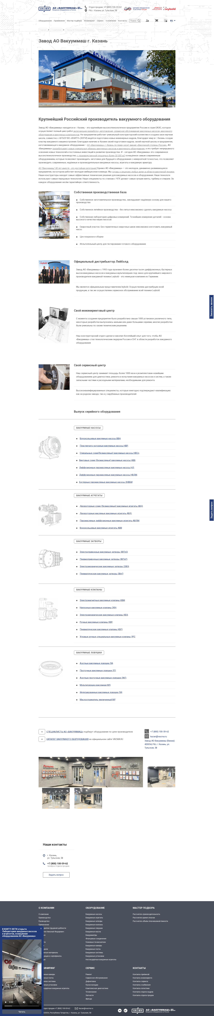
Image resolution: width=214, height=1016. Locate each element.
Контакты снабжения (142, 985)
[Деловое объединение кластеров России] (137, 8)
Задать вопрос (211, 510)
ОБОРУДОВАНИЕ (95, 908)
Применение (44, 925)
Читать (21, 1011)
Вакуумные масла (93, 932)
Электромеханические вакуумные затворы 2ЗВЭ (104, 566)
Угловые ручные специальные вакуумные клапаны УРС (107, 636)
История (42, 935)
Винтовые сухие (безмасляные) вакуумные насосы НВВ (107, 460)
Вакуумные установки (95, 956)
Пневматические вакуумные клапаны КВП (101, 629)
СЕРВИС (90, 968)
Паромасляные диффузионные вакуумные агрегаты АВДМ (109, 520)
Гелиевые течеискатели (96, 942)
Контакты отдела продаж (143, 995)
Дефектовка (91, 981)
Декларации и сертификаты (50, 956)
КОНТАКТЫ (139, 968)
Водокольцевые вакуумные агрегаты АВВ (101, 528)
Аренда (89, 999)
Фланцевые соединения (96, 939)
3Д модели (43, 949)
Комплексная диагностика (97, 988)
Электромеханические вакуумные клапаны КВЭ (104, 615)
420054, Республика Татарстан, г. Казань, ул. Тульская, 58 (67, 1013)
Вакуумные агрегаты (94, 918)
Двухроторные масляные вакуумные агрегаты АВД (105, 513)
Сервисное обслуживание (97, 978)
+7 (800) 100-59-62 (113, 7)
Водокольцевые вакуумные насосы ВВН (100, 438)
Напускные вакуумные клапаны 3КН (98, 607)
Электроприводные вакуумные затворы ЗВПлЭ (104, 552)
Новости (42, 942)
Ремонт (89, 974)
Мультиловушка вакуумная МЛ (95, 685)
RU (171, 21)
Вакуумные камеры (94, 946)
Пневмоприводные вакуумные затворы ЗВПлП (103, 559)
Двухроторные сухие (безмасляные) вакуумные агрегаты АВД (111, 506)
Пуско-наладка (92, 985)
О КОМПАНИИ (46, 908)
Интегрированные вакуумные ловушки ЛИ (101, 692)
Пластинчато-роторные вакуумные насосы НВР (104, 445)
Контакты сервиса (140, 981)
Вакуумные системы (94, 953)
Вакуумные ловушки (94, 928)
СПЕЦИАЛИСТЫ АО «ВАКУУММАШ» (64, 731)
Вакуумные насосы (94, 914)
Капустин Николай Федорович (51, 932)
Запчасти (90, 995)
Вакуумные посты (93, 949)
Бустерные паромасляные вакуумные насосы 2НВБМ (105, 482)
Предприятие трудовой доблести (52, 928)
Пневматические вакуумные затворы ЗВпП (101, 573)
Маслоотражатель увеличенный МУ (97, 699)
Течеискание (91, 992)
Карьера (42, 960)
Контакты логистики (141, 988)
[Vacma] (60, 9)
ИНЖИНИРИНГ (47, 968)
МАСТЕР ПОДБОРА (144, 908)
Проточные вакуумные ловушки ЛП (98, 670)
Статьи (41, 946)
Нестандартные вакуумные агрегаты (101, 960)
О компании (44, 914)
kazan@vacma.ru (158, 736)
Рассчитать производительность (146, 914)
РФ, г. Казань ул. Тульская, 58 (103, 10)
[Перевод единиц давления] (165, 21)
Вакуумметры (91, 935)
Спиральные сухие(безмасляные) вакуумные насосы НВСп (109, 453)
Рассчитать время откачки (144, 918)
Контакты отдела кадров (143, 992)
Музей (41, 939)
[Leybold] (163, 8)
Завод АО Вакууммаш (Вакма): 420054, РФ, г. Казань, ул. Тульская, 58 (160, 744)
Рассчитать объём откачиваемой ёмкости (150, 921)
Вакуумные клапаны (94, 925)
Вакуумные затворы (94, 921)
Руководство (44, 921)
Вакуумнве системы (47, 981)
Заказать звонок (211, 307)
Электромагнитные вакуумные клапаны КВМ (102, 600)
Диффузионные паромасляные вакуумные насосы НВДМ (108, 475)
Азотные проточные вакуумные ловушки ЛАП (103, 678)
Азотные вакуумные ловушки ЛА (96, 663)
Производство (45, 918)
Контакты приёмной (141, 974)
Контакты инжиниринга (142, 978)
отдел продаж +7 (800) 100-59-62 (56, 1008)
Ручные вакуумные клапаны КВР (96, 622)
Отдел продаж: (96, 7)
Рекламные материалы (48, 953)
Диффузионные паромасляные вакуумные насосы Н (105, 467)
